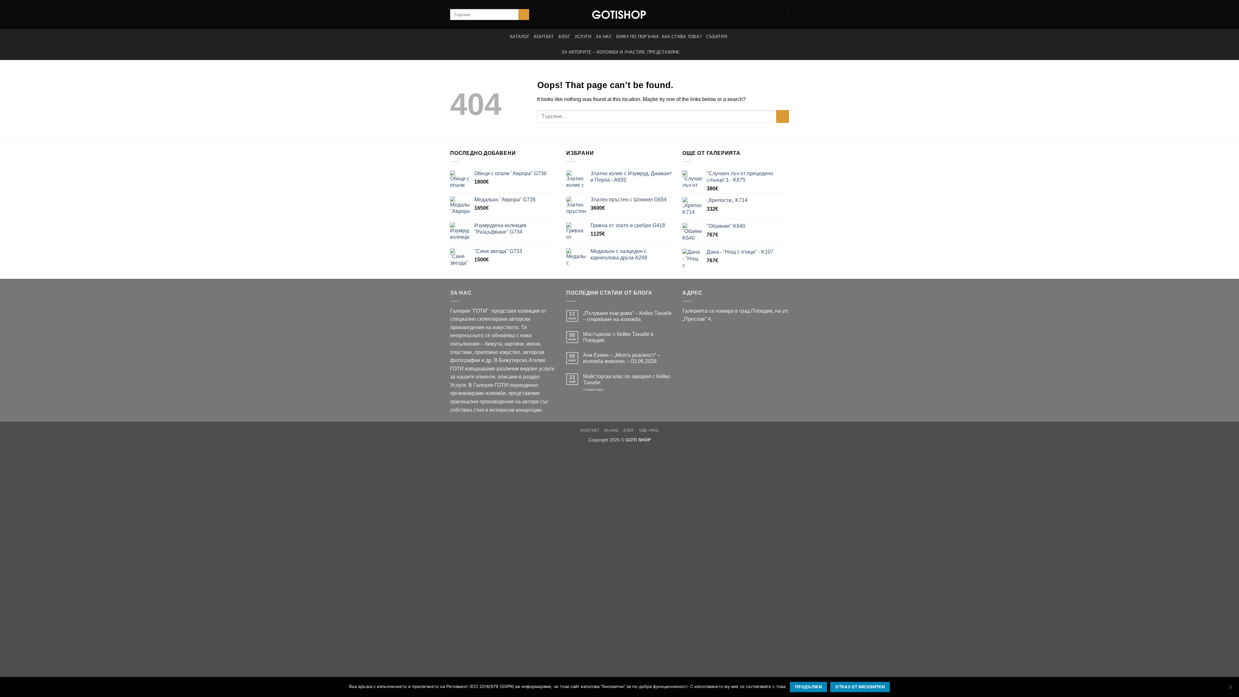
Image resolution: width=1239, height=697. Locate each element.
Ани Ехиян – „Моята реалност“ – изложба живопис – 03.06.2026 (621, 358)
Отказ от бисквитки (860, 686)
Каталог (519, 36)
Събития (716, 36)
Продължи (808, 686)
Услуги (583, 36)
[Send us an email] (779, 14)
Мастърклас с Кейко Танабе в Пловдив (618, 337)
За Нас (604, 36)
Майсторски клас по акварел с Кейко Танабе (626, 379)
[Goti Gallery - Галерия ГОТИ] (619, 14)
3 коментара (603, 390)
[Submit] (524, 14)
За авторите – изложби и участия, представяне (620, 52)
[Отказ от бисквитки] (1230, 689)
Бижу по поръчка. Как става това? (658, 36)
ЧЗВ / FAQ (649, 430)
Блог (564, 36)
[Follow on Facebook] (771, 14)
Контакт (544, 36)
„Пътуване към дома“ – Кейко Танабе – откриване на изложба (627, 316)
